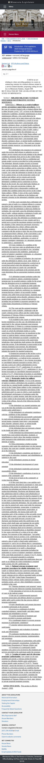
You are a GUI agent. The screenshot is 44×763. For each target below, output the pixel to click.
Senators (5, 721)
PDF (5, 66)
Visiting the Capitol (8, 703)
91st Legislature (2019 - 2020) (16, 38)
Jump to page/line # (9, 69)
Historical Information (9, 698)
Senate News (6, 746)
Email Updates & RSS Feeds (11, 752)
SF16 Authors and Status (20, 63)
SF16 (9, 41)
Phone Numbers (7, 734)
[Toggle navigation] (5, 6)
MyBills (4, 749)
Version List (6, 63)
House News (6, 743)
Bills (3, 38)
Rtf (11, 66)
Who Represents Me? (9, 716)
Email (17, 731)
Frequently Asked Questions (12, 709)
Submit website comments (11, 737)
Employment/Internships (10, 700)
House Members (7, 718)
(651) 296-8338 (7, 731)
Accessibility (6, 706)
